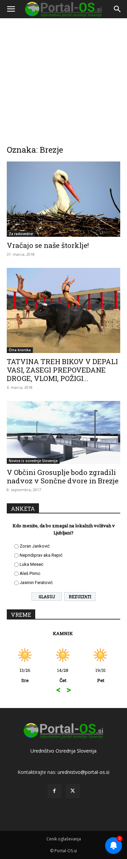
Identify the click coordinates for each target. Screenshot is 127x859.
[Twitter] (73, 791)
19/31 (61, 675)
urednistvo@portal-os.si (83, 772)
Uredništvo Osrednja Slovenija (63, 751)
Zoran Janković (35, 546)
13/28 (98, 675)
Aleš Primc (30, 573)
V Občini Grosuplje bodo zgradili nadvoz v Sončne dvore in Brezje (63, 476)
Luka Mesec (31, 564)
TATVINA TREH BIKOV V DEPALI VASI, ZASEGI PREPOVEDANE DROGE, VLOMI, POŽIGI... (62, 370)
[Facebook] (54, 791)
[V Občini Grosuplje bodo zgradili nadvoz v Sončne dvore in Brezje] (63, 432)
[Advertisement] (63, 77)
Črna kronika (20, 350)
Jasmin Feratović (36, 582)
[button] (11, 9)
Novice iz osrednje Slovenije (33, 460)
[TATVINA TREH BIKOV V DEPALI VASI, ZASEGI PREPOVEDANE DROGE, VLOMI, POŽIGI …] (63, 310)
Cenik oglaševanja (63, 839)
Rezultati (80, 596)
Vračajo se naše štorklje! (48, 245)
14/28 (22, 675)
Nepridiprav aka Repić (41, 555)
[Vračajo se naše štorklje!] (63, 199)
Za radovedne (21, 233)
